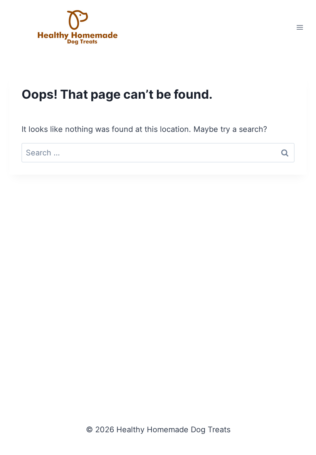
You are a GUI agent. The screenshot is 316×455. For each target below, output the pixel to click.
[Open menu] (299, 27)
